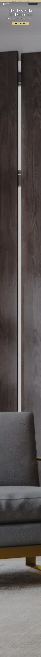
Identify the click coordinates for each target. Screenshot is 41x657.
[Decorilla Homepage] (7, 3)
